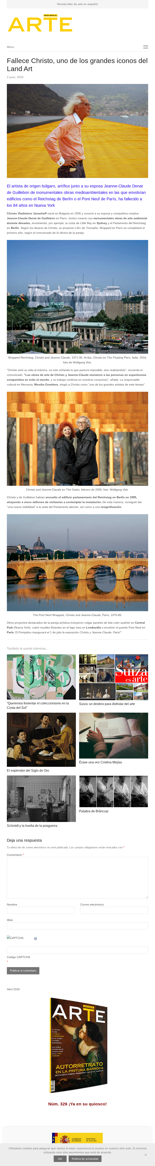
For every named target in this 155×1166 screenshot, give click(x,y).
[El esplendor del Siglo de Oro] (41, 715)
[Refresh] (36, 938)
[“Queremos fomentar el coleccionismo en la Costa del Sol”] (41, 656)
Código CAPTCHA (18, 957)
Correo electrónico (92, 904)
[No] (145, 1155)
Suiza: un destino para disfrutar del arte (107, 704)
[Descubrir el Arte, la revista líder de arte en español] (77, 22)
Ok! (60, 1158)
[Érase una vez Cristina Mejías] (113, 715)
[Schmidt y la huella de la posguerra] (41, 777)
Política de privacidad (85, 1158)
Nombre (12, 904)
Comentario (15, 854)
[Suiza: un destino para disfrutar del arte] (113, 656)
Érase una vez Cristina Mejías (100, 762)
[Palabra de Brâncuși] (113, 777)
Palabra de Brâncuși (93, 811)
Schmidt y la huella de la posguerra (32, 825)
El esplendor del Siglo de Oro (28, 770)
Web (10, 920)
